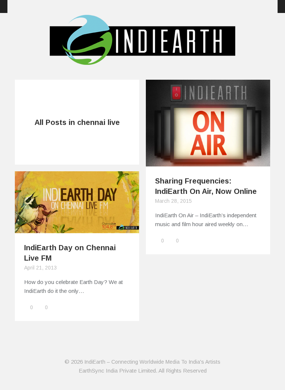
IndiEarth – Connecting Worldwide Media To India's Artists (152, 362)
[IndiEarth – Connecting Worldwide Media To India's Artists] (142, 60)
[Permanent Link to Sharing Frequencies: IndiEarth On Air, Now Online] (208, 162)
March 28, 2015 (173, 201)
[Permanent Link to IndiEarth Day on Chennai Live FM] (77, 228)
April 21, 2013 (40, 268)
